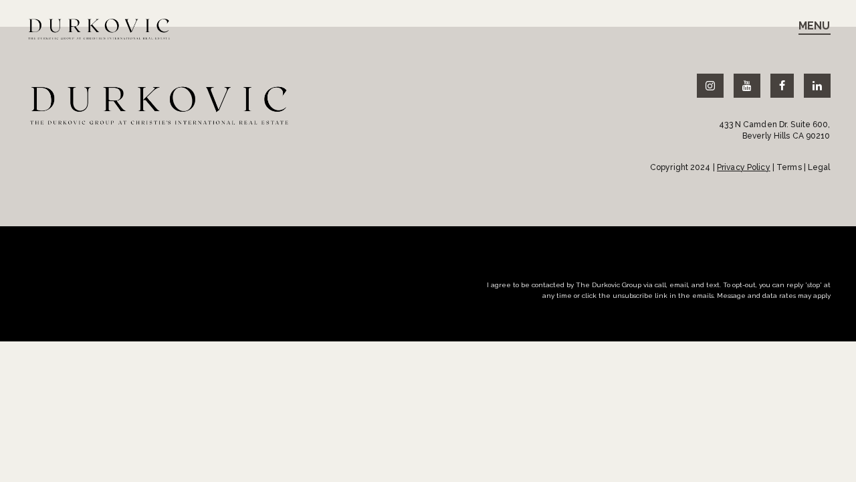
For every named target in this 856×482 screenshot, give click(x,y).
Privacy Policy (743, 167)
